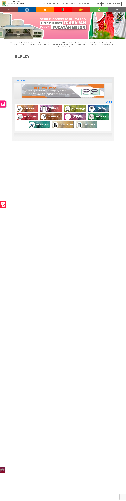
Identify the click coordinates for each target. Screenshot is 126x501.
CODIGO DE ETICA (109, 42)
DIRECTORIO (117, 3)
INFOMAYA (98, 3)
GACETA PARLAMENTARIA (86, 3)
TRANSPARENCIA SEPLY (34, 44)
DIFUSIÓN (74, 3)
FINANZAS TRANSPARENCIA (91, 42)
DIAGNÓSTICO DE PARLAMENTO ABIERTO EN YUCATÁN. (80, 44)
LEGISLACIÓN (66, 3)
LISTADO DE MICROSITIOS (32, 42)
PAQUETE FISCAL (15, 42)
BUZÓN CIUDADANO (51, 44)
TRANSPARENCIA (107, 3)
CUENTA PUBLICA (18, 44)
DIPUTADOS (57, 3)
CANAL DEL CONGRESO (51, 42)
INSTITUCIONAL (47, 3)
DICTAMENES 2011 (107, 44)
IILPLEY (77, 42)
